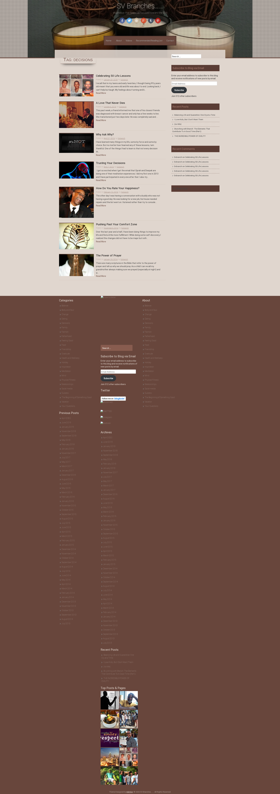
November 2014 (69, 553)
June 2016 (66, 484)
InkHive (130, 792)
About (119, 40)
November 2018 (69, 431)
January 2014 (68, 597)
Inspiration (66, 367)
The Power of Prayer (108, 255)
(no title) (177, 124)
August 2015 (67, 518)
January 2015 (68, 545)
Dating (64, 319)
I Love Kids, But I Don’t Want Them (188, 119)
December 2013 (69, 601)
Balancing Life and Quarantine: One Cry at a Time (194, 115)
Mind (64, 375)
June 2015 (66, 527)
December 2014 (69, 549)
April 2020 (66, 418)
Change (65, 314)
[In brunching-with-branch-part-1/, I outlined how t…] (110, 719)
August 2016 (67, 479)
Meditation (66, 371)
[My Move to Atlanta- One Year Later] (110, 757)
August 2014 (67, 567)
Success (65, 393)
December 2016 (69, 475)
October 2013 (68, 610)
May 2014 (66, 580)
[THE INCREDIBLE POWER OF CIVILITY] (110, 738)
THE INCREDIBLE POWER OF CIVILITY (189, 136)
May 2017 (66, 462)
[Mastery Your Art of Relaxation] (110, 775)
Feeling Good (67, 340)
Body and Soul (68, 310)
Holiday (65, 362)
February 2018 (68, 444)
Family (65, 327)
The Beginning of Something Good (77, 397)
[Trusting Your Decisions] (76, 170)
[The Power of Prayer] (76, 265)
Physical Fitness (69, 380)
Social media (67, 388)
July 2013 (66, 623)
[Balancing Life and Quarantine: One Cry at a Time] (110, 700)
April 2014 (66, 584)
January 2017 (68, 470)
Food (64, 345)
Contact (170, 40)
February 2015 (68, 540)
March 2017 (67, 466)
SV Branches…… (140, 6)
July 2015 (66, 523)
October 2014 (68, 558)
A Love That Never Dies (110, 103)
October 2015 (68, 510)
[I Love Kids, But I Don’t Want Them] (129, 700)
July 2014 (66, 571)
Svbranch (124, 80)
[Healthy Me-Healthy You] (129, 738)
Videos (129, 40)
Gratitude (66, 354)
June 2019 (66, 422)
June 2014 (66, 575)
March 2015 (67, 536)
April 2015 (66, 532)
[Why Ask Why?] (76, 143)
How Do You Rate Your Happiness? (117, 188)
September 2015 (69, 514)
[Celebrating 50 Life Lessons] (76, 85)
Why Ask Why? (105, 134)
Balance (65, 305)
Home (108, 40)
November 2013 (69, 606)
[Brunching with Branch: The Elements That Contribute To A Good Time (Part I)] (129, 719)
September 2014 (69, 562)
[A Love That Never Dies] (76, 115)
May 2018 (66, 440)
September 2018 (69, 435)
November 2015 (69, 505)
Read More (101, 93)
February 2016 (68, 497)
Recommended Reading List (149, 40)
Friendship (66, 349)
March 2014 (67, 588)
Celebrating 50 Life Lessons (113, 75)
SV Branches (180, 188)
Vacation (65, 402)
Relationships (67, 384)
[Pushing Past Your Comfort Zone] (76, 236)
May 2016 (66, 488)
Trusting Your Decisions (110, 163)
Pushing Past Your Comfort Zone (116, 224)
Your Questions (68, 406)
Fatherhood (67, 336)
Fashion (65, 332)
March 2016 (67, 492)
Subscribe (179, 90)
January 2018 (68, 449)
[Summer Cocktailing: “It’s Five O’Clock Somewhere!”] (129, 775)
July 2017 (66, 457)
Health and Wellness (70, 358)
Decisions (66, 323)
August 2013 (67, 619)
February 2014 (68, 593)
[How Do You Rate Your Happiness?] (76, 202)
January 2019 (68, 427)
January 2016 (68, 501)
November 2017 (69, 453)
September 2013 (69, 615)
